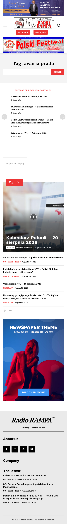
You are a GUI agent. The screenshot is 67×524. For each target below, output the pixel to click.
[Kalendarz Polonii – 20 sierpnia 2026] (33, 217)
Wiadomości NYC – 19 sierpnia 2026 (28, 132)
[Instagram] (15, 449)
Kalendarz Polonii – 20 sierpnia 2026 (29, 96)
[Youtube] (32, 449)
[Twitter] (23, 449)
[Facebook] (6, 449)
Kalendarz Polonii (12, 479)
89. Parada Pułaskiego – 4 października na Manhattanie (32, 108)
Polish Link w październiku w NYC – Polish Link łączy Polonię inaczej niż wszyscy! (32, 121)
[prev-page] (4, 117)
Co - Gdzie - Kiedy (12, 262)
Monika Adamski (24, 247)
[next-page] (62, 117)
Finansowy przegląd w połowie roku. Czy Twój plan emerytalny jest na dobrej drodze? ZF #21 (30, 297)
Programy (8, 288)
